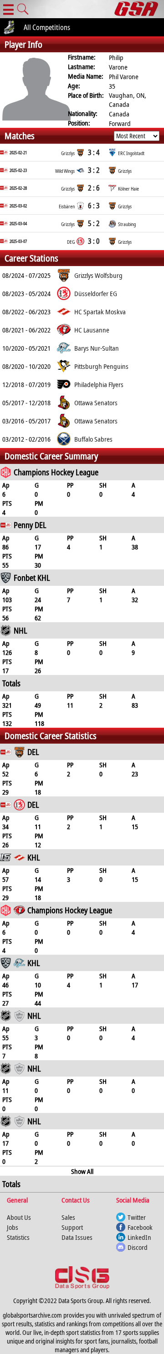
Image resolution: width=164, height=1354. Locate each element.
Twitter (137, 1217)
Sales (68, 1217)
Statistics (18, 1237)
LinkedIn (139, 1237)
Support (72, 1227)
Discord (138, 1247)
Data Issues (77, 1237)
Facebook (140, 1227)
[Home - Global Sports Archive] (139, 9)
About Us (19, 1217)
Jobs (12, 1227)
